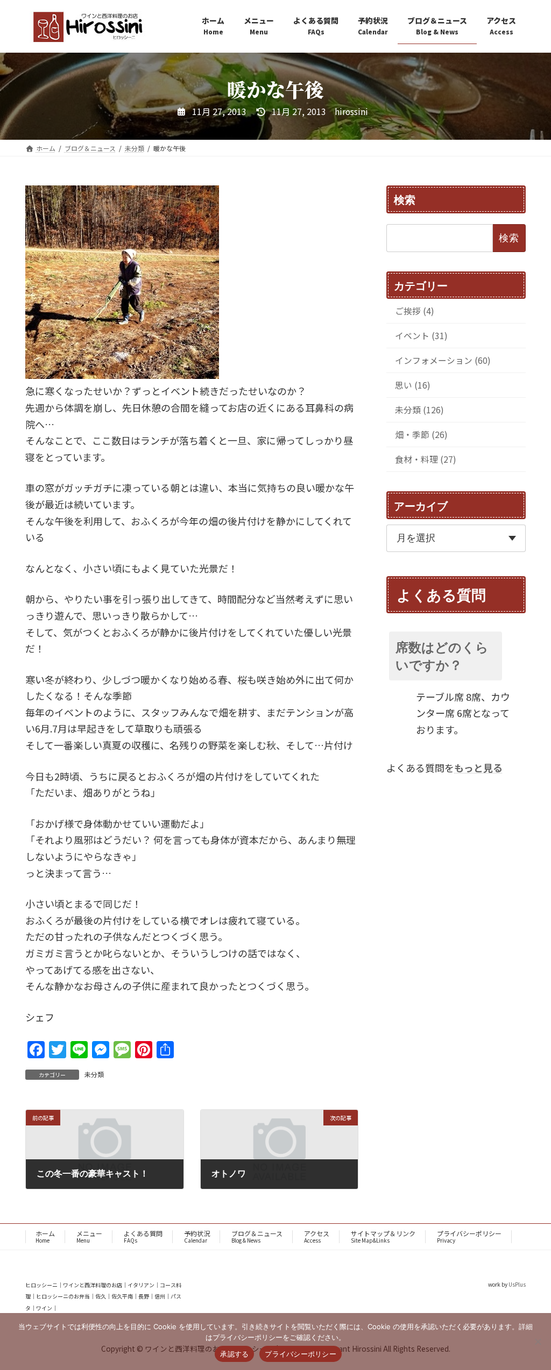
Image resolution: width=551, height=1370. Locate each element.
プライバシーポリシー (469, 1236)
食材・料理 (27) (425, 459)
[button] (456, 655)
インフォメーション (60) (443, 360)
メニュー (89, 1236)
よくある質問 (143, 1236)
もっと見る (478, 767)
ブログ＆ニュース (256, 1236)
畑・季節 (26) (421, 434)
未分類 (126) (419, 410)
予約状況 (197, 1236)
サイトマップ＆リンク (383, 1236)
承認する (234, 1354)
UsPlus (517, 1284)
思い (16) (412, 385)
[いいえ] (537, 1341)
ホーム (45, 1236)
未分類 (94, 1074)
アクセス (316, 1236)
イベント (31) (421, 335)
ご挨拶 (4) (414, 311)
